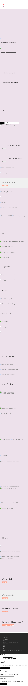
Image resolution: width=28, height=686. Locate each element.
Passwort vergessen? (17, 681)
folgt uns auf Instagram (8, 625)
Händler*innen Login (9, 73)
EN (4, 646)
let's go (4, 148)
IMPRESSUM (6, 643)
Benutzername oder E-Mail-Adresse (9, 674)
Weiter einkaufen (5, 668)
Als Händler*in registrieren (11, 82)
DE (4, 645)
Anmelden (3, 684)
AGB (4, 640)
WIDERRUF (6, 639)
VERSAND (5, 637)
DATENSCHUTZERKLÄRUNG (10, 642)
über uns (4, 582)
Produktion (5, 598)
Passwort (3, 678)
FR (3, 648)
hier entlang (5, 185)
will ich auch (5, 611)
